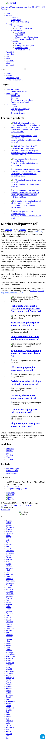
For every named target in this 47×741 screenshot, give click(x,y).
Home (8, 13)
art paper (18, 43)
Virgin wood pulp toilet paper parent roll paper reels (25, 424)
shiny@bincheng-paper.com (16, 489)
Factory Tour (15, 20)
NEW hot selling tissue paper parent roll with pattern (25, 323)
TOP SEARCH (26, 505)
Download (10, 65)
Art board (19, 35)
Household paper (17, 26)
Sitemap (4, 505)
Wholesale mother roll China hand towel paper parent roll (25, 337)
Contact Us (10, 61)
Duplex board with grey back (26, 37)
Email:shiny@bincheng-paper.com (14, 7)
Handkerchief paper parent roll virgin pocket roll (24, 410)
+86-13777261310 (13, 486)
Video (8, 63)
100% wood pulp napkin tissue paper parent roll (23, 368)
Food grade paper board (24, 39)
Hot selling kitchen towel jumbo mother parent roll (23, 396)
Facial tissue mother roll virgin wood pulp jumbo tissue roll (26, 382)
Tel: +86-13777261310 (36, 7)
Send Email (5, 510)
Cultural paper (16, 41)
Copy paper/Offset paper (24, 45)
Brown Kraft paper (22, 50)
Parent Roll (10, 52)
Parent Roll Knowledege (20, 22)
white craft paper (21, 48)
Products (9, 24)
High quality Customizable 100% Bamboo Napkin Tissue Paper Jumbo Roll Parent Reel (26, 308)
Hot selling (10, 54)
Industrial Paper (17, 30)
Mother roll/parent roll (23, 28)
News (8, 56)
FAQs (8, 58)
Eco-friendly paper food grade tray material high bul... (24, 175)
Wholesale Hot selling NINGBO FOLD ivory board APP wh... (26, 154)
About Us (9, 15)
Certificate (14, 18)
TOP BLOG (13, 505)
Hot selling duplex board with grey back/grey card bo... (24, 196)
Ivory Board (20, 33)
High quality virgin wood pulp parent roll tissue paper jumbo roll (26, 353)
